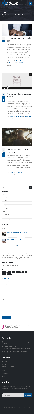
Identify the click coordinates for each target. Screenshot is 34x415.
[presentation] (3, 29)
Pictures (14, 62)
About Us (4, 362)
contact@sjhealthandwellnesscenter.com (18, 350)
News (6, 200)
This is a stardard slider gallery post (19, 39)
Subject (3, 300)
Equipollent (7, 214)
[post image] (17, 30)
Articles (26, 116)
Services (4, 365)
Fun (26, 273)
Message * (4, 308)
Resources (5, 375)
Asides (6, 197)
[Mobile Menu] (30, 3)
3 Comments (21, 62)
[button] (15, 34)
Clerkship (21, 172)
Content (12, 174)
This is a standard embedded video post (19, 95)
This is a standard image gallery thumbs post (17, 227)
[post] (4, 228)
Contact (4, 377)
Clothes (6, 208)
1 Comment (11, 118)
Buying (17, 172)
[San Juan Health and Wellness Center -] (10, 3)
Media (21, 61)
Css (23, 273)
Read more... (9, 65)
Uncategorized (6, 220)
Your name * (5, 285)
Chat (9, 174)
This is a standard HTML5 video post (17, 150)
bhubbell (11, 61)
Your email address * (7, 293)
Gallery (9, 62)
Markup (17, 61)
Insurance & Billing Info (8, 368)
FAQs (3, 371)
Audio (30, 116)
